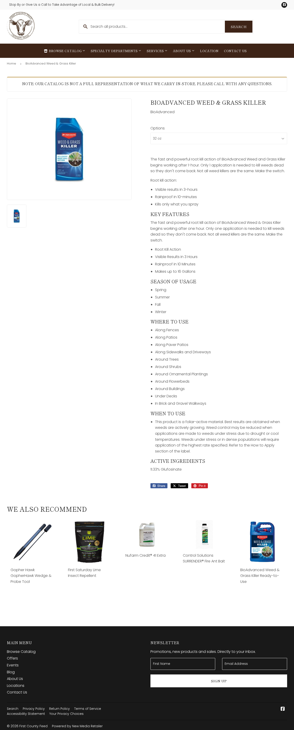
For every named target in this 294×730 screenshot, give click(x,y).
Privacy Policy (34, 708)
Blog (11, 672)
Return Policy (59, 708)
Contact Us (235, 50)
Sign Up (219, 680)
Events (13, 665)
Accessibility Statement (26, 713)
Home (11, 63)
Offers (12, 658)
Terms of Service (87, 708)
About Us (182, 50)
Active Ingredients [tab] (177, 461)
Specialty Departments (115, 50)
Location (209, 50)
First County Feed (33, 726)
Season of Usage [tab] (173, 281)
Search (241, 26)
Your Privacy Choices (66, 713)
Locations (15, 685)
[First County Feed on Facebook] (283, 709)
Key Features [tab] (169, 214)
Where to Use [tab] (169, 321)
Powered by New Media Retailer (77, 726)
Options (157, 128)
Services (156, 50)
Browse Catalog (65, 50)
